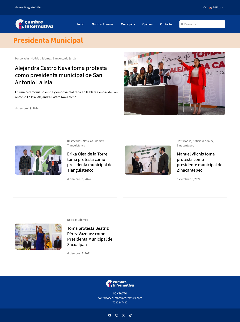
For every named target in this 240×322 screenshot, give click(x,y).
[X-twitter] (124, 315)
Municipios (128, 24)
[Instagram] (117, 315)
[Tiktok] (131, 315)
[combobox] (202, 24)
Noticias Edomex (102, 24)
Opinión (147, 24)
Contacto (166, 24)
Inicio (80, 24)
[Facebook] (110, 315)
